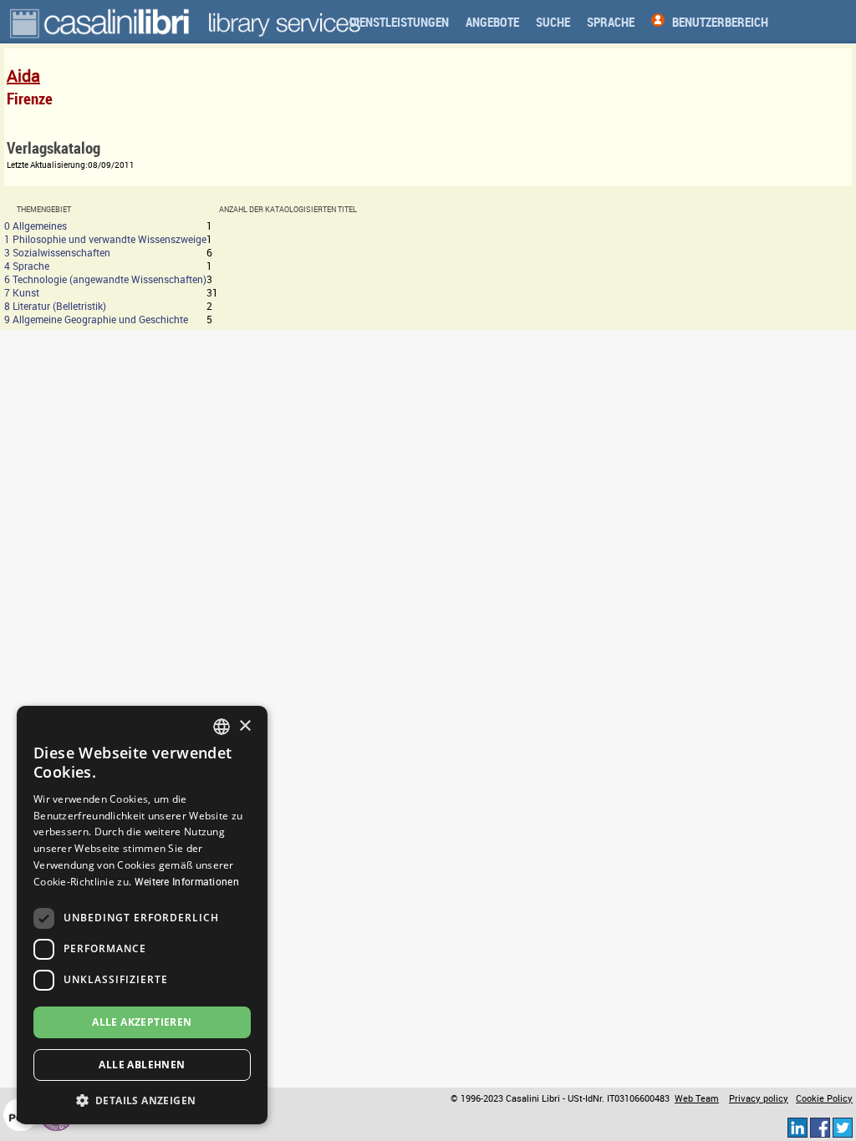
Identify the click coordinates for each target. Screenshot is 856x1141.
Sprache (610, 21)
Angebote (492, 21)
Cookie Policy (824, 1098)
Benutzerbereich (720, 21)
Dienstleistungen (399, 21)
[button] (142, 1100)
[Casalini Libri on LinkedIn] (797, 1127)
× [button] (244, 726)
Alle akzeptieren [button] (141, 1022)
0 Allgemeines (35, 225)
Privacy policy (758, 1098)
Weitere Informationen (187, 881)
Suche (553, 21)
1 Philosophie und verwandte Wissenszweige (105, 239)
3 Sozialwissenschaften (57, 252)
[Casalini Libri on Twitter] (843, 1127)
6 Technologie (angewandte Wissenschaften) (105, 279)
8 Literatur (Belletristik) (55, 305)
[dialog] (142, 915)
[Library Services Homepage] (284, 21)
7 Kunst (21, 292)
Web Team (697, 1098)
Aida (23, 75)
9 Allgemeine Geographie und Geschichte (96, 319)
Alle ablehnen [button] (142, 1064)
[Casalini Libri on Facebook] (820, 1127)
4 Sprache (26, 265)
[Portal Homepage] (101, 21)
